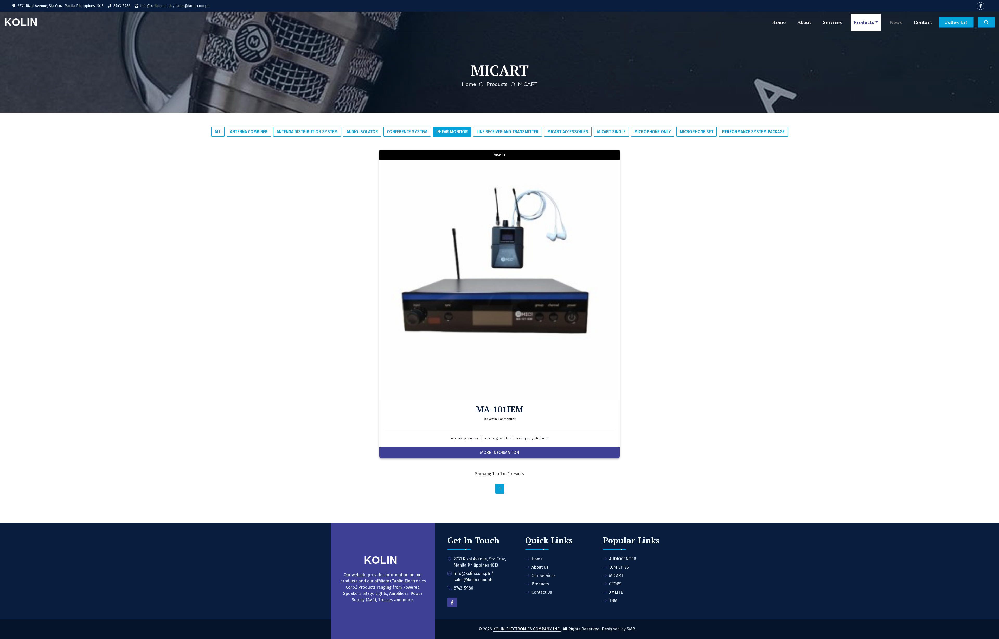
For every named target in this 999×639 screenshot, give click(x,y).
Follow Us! (956, 22)
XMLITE (616, 592)
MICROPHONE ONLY (652, 131)
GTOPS (615, 583)
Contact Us (541, 592)
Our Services (543, 575)
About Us (539, 567)
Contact (923, 22)
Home (779, 22)
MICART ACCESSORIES (567, 131)
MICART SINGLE (611, 131)
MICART (527, 84)
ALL (218, 131)
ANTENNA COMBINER (249, 131)
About (804, 22)
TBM (613, 600)
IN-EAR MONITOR (452, 131)
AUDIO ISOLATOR (362, 131)
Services (832, 22)
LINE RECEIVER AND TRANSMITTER (508, 131)
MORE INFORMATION (499, 452)
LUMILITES (619, 567)
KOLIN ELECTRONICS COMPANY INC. (527, 629)
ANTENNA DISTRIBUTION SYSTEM (307, 131)
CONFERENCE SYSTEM (407, 131)
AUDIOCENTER (622, 558)
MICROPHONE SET (696, 131)
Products (864, 22)
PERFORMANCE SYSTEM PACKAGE (753, 131)
